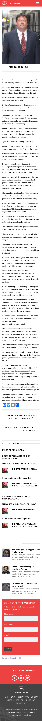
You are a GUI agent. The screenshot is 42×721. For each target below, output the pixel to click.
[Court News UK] (12, 4)
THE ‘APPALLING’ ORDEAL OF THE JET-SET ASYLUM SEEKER (24, 484)
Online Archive (28, 700)
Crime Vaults (23, 697)
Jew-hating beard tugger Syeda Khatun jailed (26, 551)
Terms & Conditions (28, 712)
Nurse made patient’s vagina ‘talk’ (17, 478)
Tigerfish (12, 715)
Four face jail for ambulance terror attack (24, 585)
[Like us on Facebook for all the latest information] (14, 678)
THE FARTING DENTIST (15, 67)
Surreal (35, 697)
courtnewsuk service (14, 712)
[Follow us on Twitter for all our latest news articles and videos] (21, 678)
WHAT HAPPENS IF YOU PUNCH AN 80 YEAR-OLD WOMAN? (22, 417)
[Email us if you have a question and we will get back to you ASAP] (27, 678)
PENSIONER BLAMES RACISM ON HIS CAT (19, 464)
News (13, 697)
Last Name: (8, 625)
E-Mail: (6, 635)
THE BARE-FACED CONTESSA (24, 469)
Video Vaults (13, 700)
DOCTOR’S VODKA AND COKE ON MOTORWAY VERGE (16, 457)
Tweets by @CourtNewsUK (11, 658)
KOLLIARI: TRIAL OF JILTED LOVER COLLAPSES (18, 429)
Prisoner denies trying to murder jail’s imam (23, 568)
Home (5, 697)
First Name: (8, 614)
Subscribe (21, 703)
